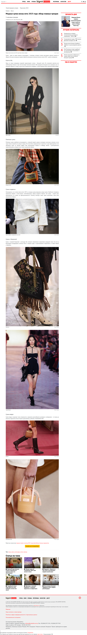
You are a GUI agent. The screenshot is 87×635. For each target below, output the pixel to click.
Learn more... (40, 634)
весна (21, 552)
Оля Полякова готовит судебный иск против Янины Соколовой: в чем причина (72, 50)
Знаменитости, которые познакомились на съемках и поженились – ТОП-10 (71, 35)
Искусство (63, 1)
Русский (3, 1)
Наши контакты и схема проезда (13, 612)
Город (23, 1)
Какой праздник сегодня (12, 8)
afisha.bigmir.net (37, 605)
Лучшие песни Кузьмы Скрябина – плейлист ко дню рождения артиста (72, 44)
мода (9, 552)
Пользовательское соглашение (13, 617)
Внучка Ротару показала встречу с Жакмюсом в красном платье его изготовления (12, 571)
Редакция (8, 609)
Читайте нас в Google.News (32, 546)
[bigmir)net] (40, 1)
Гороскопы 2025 (24, 8)
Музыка (34, 1)
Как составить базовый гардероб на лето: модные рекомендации (48, 587)
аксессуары (17, 552)
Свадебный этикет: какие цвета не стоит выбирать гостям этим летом (11, 588)
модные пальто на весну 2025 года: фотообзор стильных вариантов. (32, 543)
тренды (25, 552)
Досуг (69, 1)
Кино (28, 1)
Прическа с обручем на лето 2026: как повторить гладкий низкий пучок (48, 570)
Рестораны (56, 1)
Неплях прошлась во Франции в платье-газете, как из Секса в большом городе (71, 56)
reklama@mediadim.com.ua (31, 623)
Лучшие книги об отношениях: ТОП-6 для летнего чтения (30, 570)
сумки (12, 552)
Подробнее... (31, 632)
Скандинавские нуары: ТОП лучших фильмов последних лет (72, 39)
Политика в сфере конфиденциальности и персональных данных (21, 614)
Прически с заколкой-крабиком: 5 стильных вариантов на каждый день (30, 587)
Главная (7, 11)
